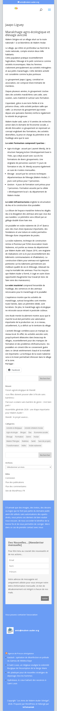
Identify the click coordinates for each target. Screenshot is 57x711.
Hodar (36, 437)
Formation (19, 437)
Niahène (25, 441)
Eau (30, 432)
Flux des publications (14, 482)
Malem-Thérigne (13, 441)
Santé (33, 441)
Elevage (9, 437)
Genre (28, 437)
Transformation (13, 445)
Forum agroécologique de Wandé (20, 390)
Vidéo (24, 445)
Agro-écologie (12, 432)
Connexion (10, 478)
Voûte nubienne (35, 445)
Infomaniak (28, 707)
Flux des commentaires (15, 486)
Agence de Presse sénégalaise (21, 653)
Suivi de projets (44, 441)
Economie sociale (41, 432)
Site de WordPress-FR (15, 490)
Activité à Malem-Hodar (34, 428)
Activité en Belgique (14, 428)
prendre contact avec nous (31, 527)
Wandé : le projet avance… (17, 417)
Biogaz (23, 432)
